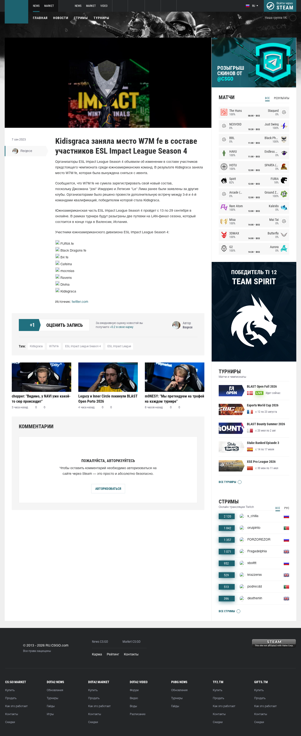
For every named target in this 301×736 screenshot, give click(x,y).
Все (267, 98)
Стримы (81, 18)
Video (103, 6)
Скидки (10, 722)
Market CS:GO (131, 641)
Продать (10, 698)
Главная (40, 18)
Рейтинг (113, 654)
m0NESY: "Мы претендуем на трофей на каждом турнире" (174, 399)
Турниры (101, 18)
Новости (60, 18)
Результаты (281, 98)
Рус (286, 508)
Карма (97, 654)
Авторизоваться (108, 489)
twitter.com (80, 302)
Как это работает (16, 706)
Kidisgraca (36, 346)
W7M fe (54, 346)
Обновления (55, 690)
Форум (134, 690)
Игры (50, 714)
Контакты (131, 654)
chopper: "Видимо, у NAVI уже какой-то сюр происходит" (41, 399)
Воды (133, 706)
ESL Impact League (119, 346)
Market (49, 6)
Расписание (137, 714)
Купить (10, 690)
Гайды (51, 706)
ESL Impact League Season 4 (83, 346)
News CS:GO (100, 641)
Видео (134, 698)
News (36, 6)
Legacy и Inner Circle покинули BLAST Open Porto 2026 (108, 399)
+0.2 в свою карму (121, 327)
